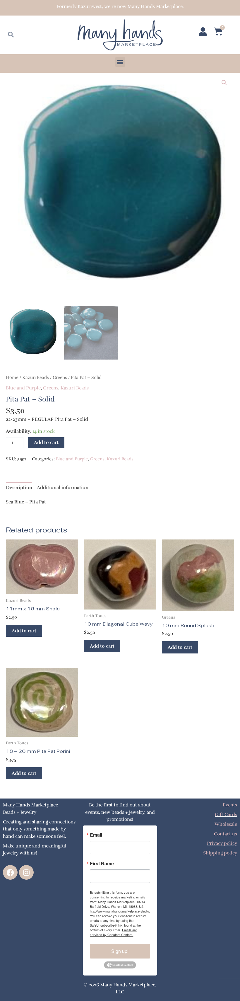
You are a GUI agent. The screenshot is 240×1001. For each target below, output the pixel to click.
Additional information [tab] (62, 487)
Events (230, 805)
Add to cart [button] (24, 631)
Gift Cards (226, 814)
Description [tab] (19, 487)
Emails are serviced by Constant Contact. (113, 932)
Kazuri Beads (35, 377)
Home (12, 377)
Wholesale (226, 824)
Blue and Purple (23, 388)
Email (96, 835)
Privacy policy (222, 843)
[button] (120, 62)
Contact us (225, 834)
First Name (102, 863)
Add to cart (46, 442)
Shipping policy (220, 853)
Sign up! (119, 951)
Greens (60, 377)
